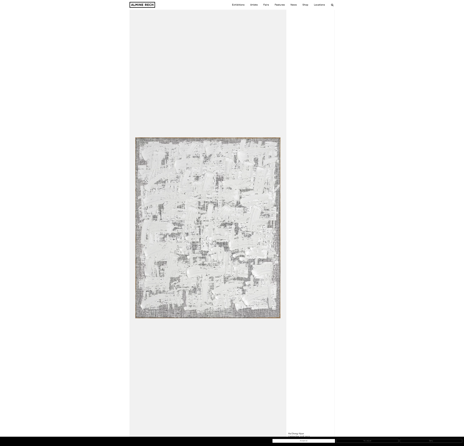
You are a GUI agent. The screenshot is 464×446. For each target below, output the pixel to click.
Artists (254, 5)
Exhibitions (238, 5)
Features (280, 5)
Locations (319, 5)
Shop (305, 5)
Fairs (266, 5)
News (293, 5)
